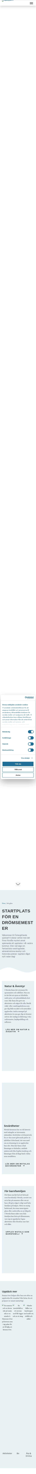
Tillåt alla (18, 764)
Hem (3, 903)
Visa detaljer (25, 758)
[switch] (31, 737)
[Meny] (31, 3)
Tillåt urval (18, 769)
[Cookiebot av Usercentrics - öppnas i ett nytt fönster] (25, 697)
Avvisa (18, 775)
